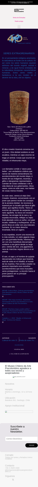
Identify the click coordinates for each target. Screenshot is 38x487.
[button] (19, 27)
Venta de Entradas (19, 17)
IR (2, 296)
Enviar (31, 445)
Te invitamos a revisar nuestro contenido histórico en (20, 2)
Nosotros (9, 383)
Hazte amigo (19, 21)
